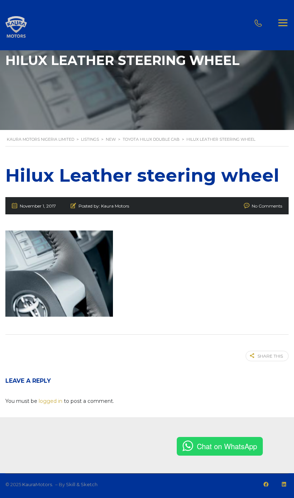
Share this (270, 356)
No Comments (267, 206)
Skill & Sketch (82, 484)
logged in (50, 401)
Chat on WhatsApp (227, 446)
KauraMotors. (38, 484)
